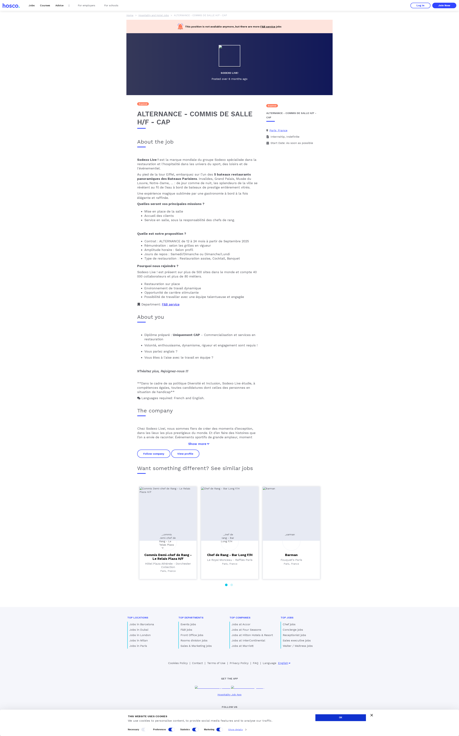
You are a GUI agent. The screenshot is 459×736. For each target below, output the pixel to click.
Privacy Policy (239, 663)
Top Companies (240, 617)
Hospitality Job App (229, 694)
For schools (111, 5)
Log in (420, 5)
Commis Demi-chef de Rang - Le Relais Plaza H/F (168, 556)
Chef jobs (289, 624)
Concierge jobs (293, 629)
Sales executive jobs (297, 640)
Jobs (32, 5)
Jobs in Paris (138, 646)
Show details (235, 729)
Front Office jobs (192, 635)
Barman (291, 555)
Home (129, 15)
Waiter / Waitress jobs (298, 646)
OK (340, 717)
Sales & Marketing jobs (196, 646)
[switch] (171, 729)
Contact (197, 663)
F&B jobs (186, 629)
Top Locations (137, 617)
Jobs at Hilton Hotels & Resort (252, 635)
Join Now (444, 5)
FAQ (255, 663)
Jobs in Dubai (138, 629)
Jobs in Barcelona (141, 624)
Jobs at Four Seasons (246, 629)
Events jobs (188, 624)
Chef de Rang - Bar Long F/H (229, 555)
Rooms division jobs (194, 640)
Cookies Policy (178, 663)
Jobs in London (140, 635)
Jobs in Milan (138, 640)
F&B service (267, 26)
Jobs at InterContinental (248, 640)
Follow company (153, 453)
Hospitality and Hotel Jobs (153, 15)
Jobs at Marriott (243, 646)
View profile (185, 453)
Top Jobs (287, 617)
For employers (86, 5)
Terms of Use (216, 663)
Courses (45, 5)
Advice (59, 5)
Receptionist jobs (294, 635)
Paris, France (278, 130)
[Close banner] (371, 715)
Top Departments (191, 617)
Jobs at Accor (241, 624)
